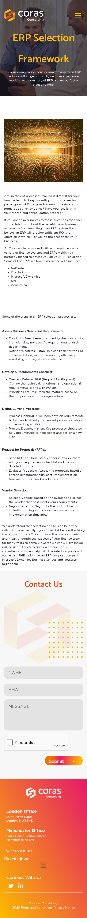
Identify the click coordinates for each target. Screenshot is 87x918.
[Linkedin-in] (20, 885)
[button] (78, 15)
